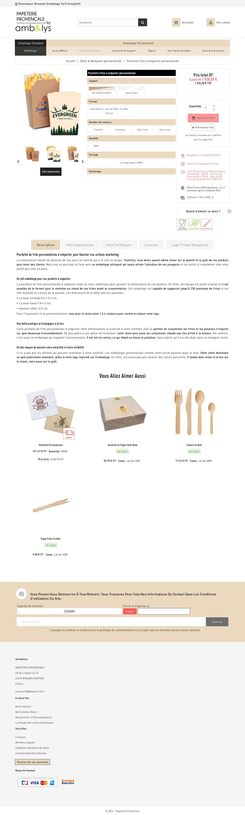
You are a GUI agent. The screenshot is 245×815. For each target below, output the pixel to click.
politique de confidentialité (117, 630)
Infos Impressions (80, 245)
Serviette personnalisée (51, 444)
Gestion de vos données (32, 762)
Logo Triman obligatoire (189, 245)
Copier (130, 611)
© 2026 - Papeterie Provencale (122, 810)
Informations (21, 659)
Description (46, 245)
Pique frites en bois (51, 538)
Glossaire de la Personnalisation (33, 717)
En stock (122, 451)
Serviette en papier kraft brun (122, 444)
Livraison (152, 245)
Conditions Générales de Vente (32, 747)
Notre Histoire (23, 706)
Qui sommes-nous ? (26, 711)
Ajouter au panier (203, 118)
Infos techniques (119, 245)
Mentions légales (25, 742)
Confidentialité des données (31, 753)
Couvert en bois (194, 444)
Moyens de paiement (25, 770)
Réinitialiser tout (204, 127)
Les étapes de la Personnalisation (34, 722)
